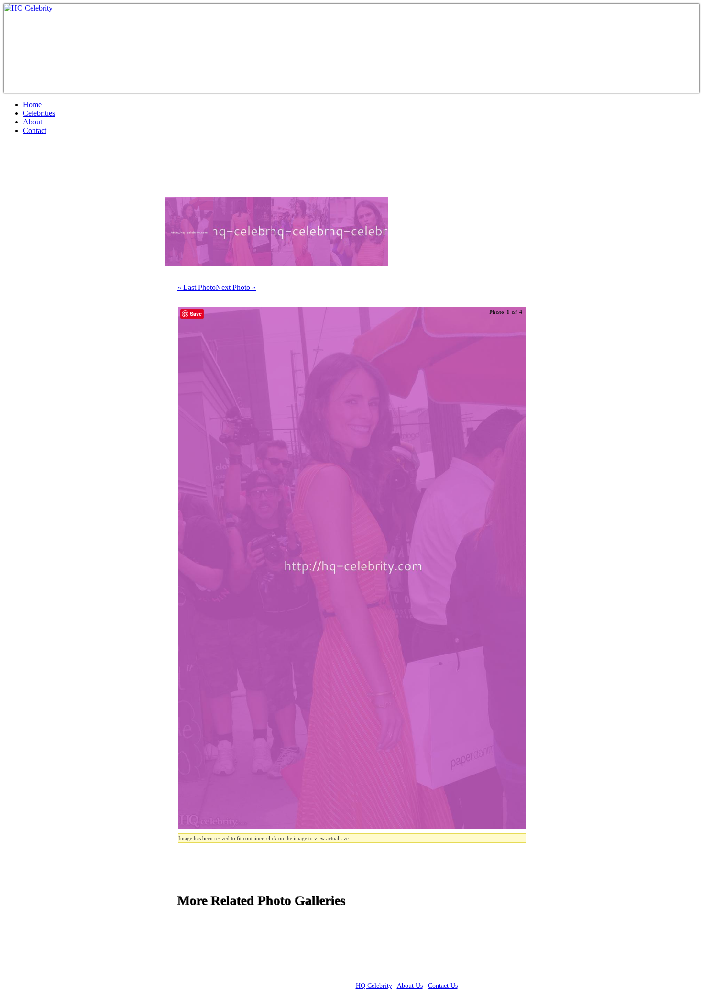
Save (196, 313)
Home (32, 104)
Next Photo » (236, 287)
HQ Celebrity (374, 985)
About (32, 122)
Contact (34, 130)
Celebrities (39, 113)
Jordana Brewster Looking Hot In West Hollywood (169, 169)
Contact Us (443, 985)
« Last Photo (196, 287)
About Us (410, 985)
